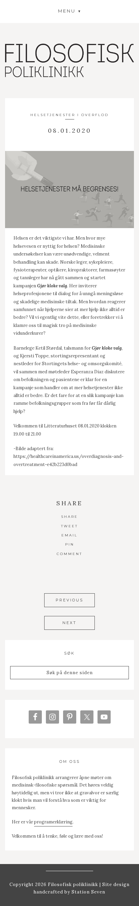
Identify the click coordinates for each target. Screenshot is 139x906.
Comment (69, 554)
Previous (69, 600)
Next (69, 622)
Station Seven (87, 892)
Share (69, 516)
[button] (69, 11)
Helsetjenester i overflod (69, 115)
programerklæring (53, 822)
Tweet (69, 526)
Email (69, 535)
